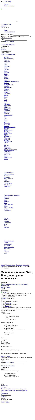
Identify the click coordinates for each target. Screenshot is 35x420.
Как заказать (4, 393)
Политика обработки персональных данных (13, 388)
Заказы (6, 30)
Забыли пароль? (9, 41)
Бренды (6, 4)
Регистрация (8, 38)
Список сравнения (9, 31)
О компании (4, 385)
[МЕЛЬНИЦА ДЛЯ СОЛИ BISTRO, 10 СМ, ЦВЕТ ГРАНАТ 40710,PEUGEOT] (17, 285)
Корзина (3, 54)
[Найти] (17, 21)
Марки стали (4, 401)
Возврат (3, 398)
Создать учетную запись (8, 44)
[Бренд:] (4, 292)
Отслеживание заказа (7, 36)
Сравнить (4, 298)
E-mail (2, 39)
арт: (2, 282)
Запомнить (5, 46)
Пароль (3, 41)
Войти (2, 38)
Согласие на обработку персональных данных (14, 390)
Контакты (3, 387)
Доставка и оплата (9, 6)
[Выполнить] (30, 36)
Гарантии (3, 396)
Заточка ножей (5, 402)
